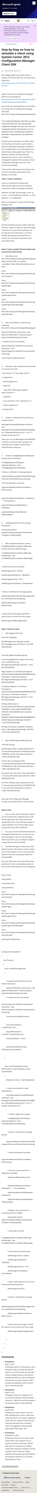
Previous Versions (17, 1482)
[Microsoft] (18, 20)
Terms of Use (25, 1487)
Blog (27, 1482)
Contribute (5, 1485)
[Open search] (28, 20)
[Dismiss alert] (33, 3)
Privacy (13, 1485)
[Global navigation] (2, 20)
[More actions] (33, 44)
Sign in (33, 21)
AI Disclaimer (6, 1482)
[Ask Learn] (30, 44)
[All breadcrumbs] (3, 44)
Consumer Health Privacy (9, 1487)
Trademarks (5, 1490)
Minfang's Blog (11, 44)
